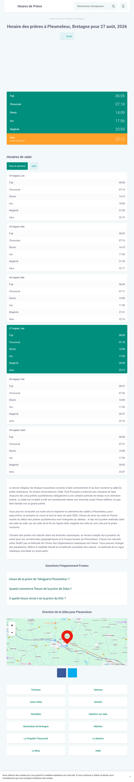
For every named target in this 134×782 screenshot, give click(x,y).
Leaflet (107, 664)
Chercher (113, 6)
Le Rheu (36, 750)
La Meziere (98, 738)
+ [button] (12, 625)
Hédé (98, 750)
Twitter (72, 672)
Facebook (61, 672)
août (34, 166)
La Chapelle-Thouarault (36, 738)
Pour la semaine (17, 166)
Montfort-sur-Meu (98, 714)
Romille (98, 701)
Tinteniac (36, 689)
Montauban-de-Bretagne (36, 726)
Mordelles (36, 714)
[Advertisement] (67, 66)
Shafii (69, 36)
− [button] (12, 632)
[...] (123, 6)
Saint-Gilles (36, 701)
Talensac (98, 689)
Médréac (98, 726)
